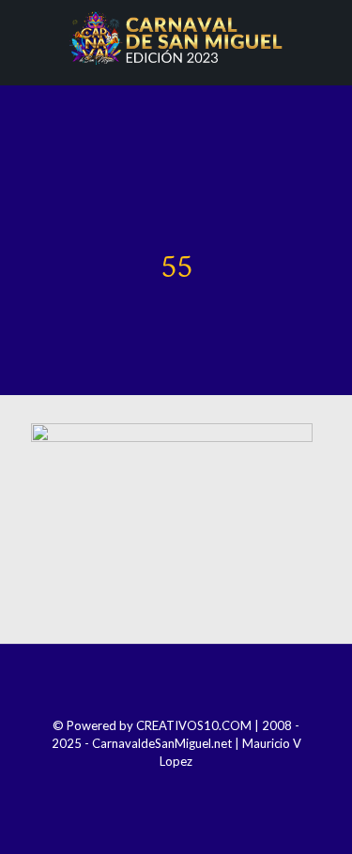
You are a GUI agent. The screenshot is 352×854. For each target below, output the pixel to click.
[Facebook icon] (138, 787)
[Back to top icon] (176, 683)
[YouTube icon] (189, 787)
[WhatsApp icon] (214, 787)
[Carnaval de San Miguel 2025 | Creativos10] (176, 37)
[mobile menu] (327, 37)
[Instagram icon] (164, 787)
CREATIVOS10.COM (194, 725)
